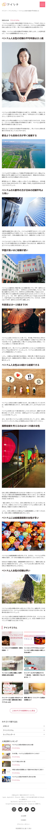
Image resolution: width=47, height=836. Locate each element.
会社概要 (23, 816)
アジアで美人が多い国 (18, 761)
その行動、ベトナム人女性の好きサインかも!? (25, 753)
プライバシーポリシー (23, 824)
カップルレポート (9, 734)
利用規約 (23, 820)
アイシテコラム (14, 20)
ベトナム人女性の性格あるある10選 (22, 745)
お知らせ (6, 726)
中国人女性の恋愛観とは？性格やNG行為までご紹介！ (28, 769)
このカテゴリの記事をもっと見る (23, 710)
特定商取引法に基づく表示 (23, 828)
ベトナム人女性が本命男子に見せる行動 (24, 777)
